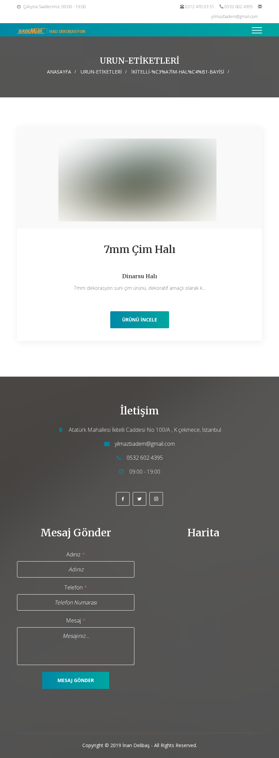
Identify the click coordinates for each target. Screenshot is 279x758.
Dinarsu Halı (139, 276)
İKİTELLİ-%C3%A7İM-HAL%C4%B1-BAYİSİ (177, 71)
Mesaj (75, 620)
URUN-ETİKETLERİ (101, 71)
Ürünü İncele (139, 319)
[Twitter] (139, 499)
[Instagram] (156, 499)
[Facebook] (123, 499)
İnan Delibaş (136, 745)
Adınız (75, 554)
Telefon (75, 587)
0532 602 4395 (239, 7)
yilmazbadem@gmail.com (234, 16)
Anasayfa (59, 71)
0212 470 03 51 (199, 7)
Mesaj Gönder (76, 680)
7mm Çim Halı (140, 249)
